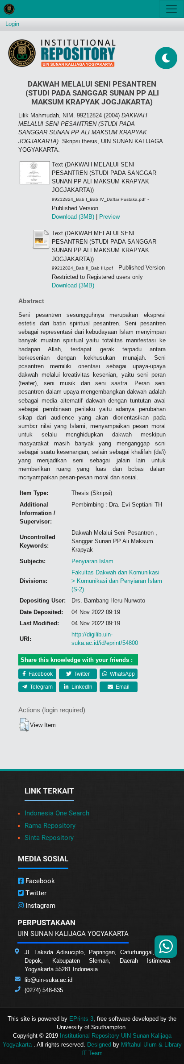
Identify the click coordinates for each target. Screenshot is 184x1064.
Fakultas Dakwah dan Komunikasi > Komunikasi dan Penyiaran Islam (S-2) (116, 581)
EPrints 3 (81, 1018)
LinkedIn (81, 687)
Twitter (81, 674)
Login (12, 24)
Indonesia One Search (57, 813)
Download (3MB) (73, 216)
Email (122, 687)
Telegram (41, 687)
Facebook (40, 674)
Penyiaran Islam (92, 561)
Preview (109, 216)
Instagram (39, 906)
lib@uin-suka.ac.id (48, 980)
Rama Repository (50, 826)
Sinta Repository (49, 838)
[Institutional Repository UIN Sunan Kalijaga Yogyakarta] (62, 53)
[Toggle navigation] (171, 9)
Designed (99, 1044)
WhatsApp (122, 674)
